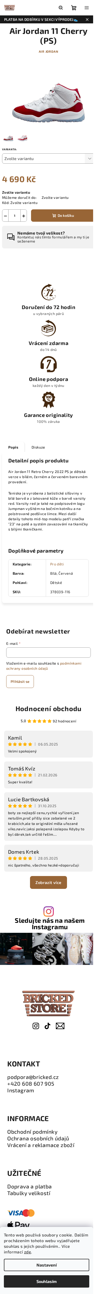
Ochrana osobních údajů (38, 1138)
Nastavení (46, 1264)
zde (27, 1251)
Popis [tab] (13, 447)
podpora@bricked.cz (33, 1076)
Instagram (20, 1090)
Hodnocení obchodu (49, 708)
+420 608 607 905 (30, 1083)
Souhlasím (46, 1281)
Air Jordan (48, 51)
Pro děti (57, 564)
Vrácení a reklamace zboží (40, 1145)
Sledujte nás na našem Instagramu (50, 923)
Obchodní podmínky (32, 1131)
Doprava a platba (29, 1186)
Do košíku (66, 215)
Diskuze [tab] (38, 447)
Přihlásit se (20, 681)
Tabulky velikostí (28, 1193)
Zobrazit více (48, 882)
